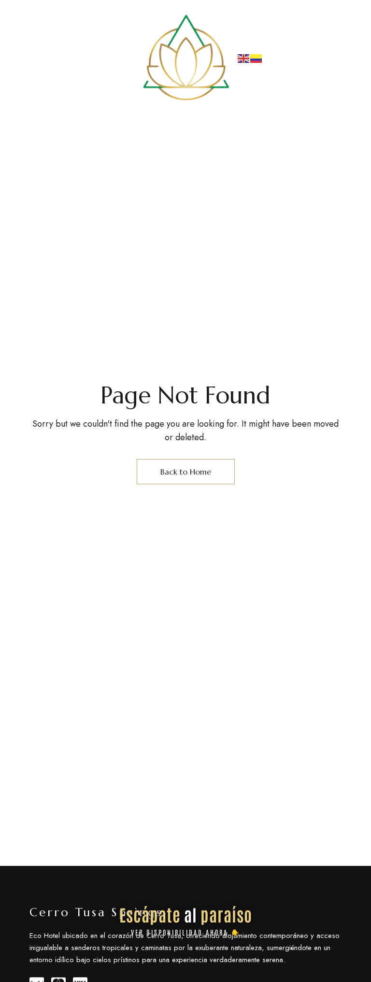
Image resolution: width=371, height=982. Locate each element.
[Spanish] (256, 57)
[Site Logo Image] (185, 58)
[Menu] (37, 58)
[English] (244, 57)
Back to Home (185, 471)
